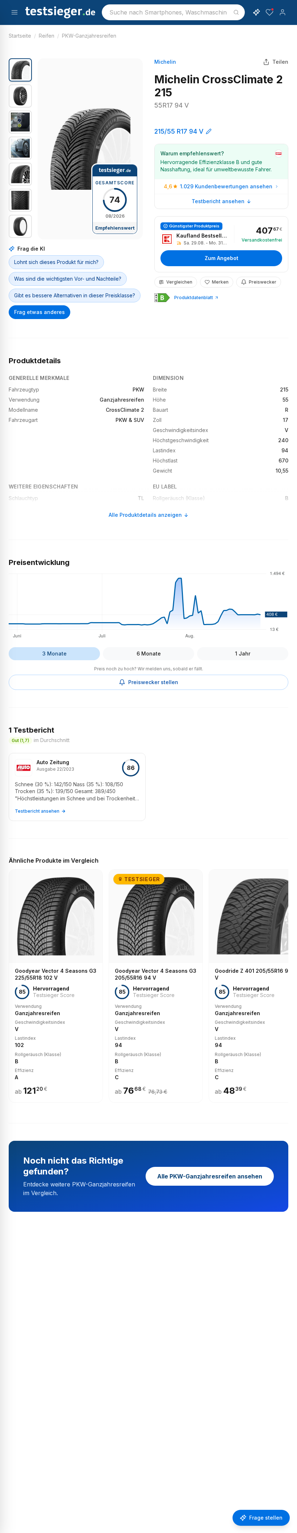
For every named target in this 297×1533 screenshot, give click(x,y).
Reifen (46, 36)
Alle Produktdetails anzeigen (145, 515)
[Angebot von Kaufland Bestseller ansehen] (221, 244)
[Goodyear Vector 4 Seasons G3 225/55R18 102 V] (56, 986)
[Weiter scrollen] (286, 980)
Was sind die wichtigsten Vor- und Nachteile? (67, 279)
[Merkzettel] (269, 12)
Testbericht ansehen (218, 201)
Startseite (20, 36)
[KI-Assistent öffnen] (256, 12)
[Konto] (282, 12)
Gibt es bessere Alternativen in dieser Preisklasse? (74, 295)
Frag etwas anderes (39, 312)
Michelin (165, 62)
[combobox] (173, 12)
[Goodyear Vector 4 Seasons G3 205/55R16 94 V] (155, 986)
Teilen (280, 62)
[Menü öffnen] (14, 12)
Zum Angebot (221, 258)
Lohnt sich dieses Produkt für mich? (56, 262)
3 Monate (54, 653)
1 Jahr (242, 653)
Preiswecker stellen (153, 682)
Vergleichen (179, 282)
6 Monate (149, 653)
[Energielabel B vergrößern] (162, 297)
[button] (90, 148)
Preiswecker (262, 282)
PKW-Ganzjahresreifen (89, 36)
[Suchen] (236, 12)
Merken (220, 282)
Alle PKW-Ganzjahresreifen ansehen (209, 1176)
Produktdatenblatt (193, 297)
